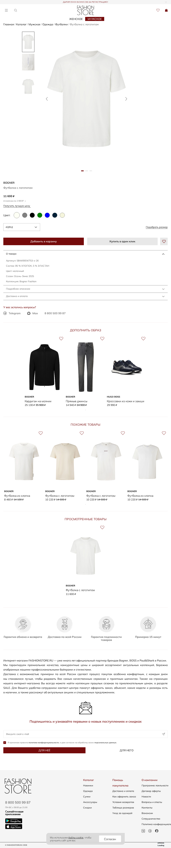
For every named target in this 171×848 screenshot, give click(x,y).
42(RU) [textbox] (9, 227)
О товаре (11, 253)
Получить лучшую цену (17, 205)
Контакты (147, 807)
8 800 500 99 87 (55, 313)
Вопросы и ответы (152, 802)
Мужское (95, 19)
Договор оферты (151, 791)
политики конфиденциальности (44, 742)
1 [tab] (85, 410)
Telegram (15, 313)
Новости (146, 796)
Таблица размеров (123, 807)
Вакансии (147, 813)
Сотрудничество (151, 818)
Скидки (87, 807)
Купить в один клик (122, 241)
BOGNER (9, 182)
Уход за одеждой (122, 813)
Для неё (44, 750)
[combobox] (21, 227)
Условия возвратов (123, 802)
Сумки (86, 796)
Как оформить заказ (124, 796)
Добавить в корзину (43, 241)
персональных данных (105, 742)
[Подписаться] (163, 734)
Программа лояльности (155, 785)
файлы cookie (75, 837)
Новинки (88, 785)
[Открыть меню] (6, 10)
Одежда (88, 791)
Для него (126, 750)
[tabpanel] (86, 99)
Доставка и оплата (17, 296)
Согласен (110, 839)
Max (35, 313)
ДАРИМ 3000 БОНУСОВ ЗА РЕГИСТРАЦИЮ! (85, 2)
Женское (76, 19)
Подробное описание (18, 288)
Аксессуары (90, 802)
